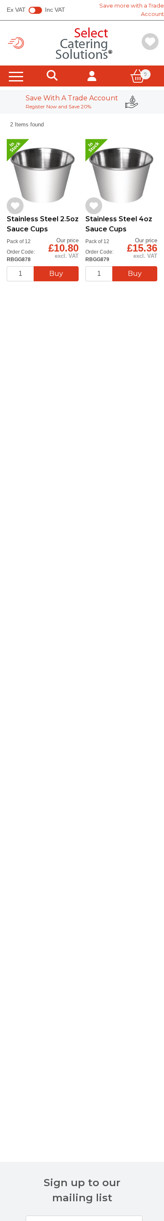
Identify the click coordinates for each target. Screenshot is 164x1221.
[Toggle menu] (15, 76)
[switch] (35, 10)
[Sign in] (92, 76)
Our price (67, 240)
